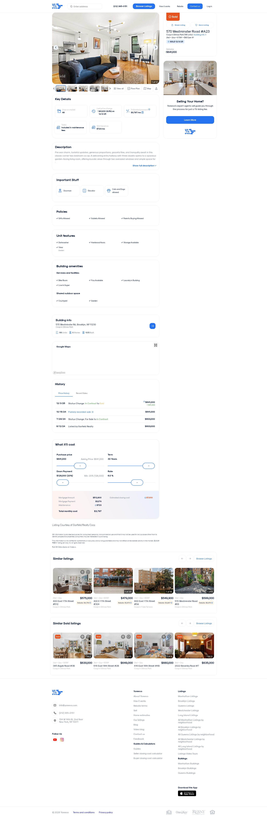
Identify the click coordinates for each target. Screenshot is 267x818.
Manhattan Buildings (188, 763)
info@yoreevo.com (68, 705)
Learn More (190, 119)
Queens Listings (186, 705)
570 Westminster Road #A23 (188, 31)
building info (199, 35)
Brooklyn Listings (186, 701)
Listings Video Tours (188, 753)
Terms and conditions (84, 812)
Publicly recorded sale (80, 412)
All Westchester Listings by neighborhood (191, 740)
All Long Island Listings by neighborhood (191, 747)
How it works (164, 6)
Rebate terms (140, 705)
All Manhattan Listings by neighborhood (190, 721)
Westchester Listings (188, 710)
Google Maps (63, 346)
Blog (136, 724)
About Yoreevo (141, 696)
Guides (137, 748)
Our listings (139, 720)
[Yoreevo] (57, 694)
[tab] (64, 393)
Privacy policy (106, 812)
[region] (105, 358)
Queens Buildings (186, 773)
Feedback (139, 739)
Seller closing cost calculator (148, 753)
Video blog (139, 729)
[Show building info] (152, 326)
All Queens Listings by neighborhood (196, 734)
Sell (135, 710)
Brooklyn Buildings (187, 768)
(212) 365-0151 (120, 6)
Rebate (180, 6)
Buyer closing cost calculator (148, 758)
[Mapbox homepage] (59, 372)
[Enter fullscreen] (156, 345)
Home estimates (142, 715)
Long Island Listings (188, 715)
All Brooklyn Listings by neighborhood (189, 728)
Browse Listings (144, 6)
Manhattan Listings (188, 696)
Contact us (195, 6)
